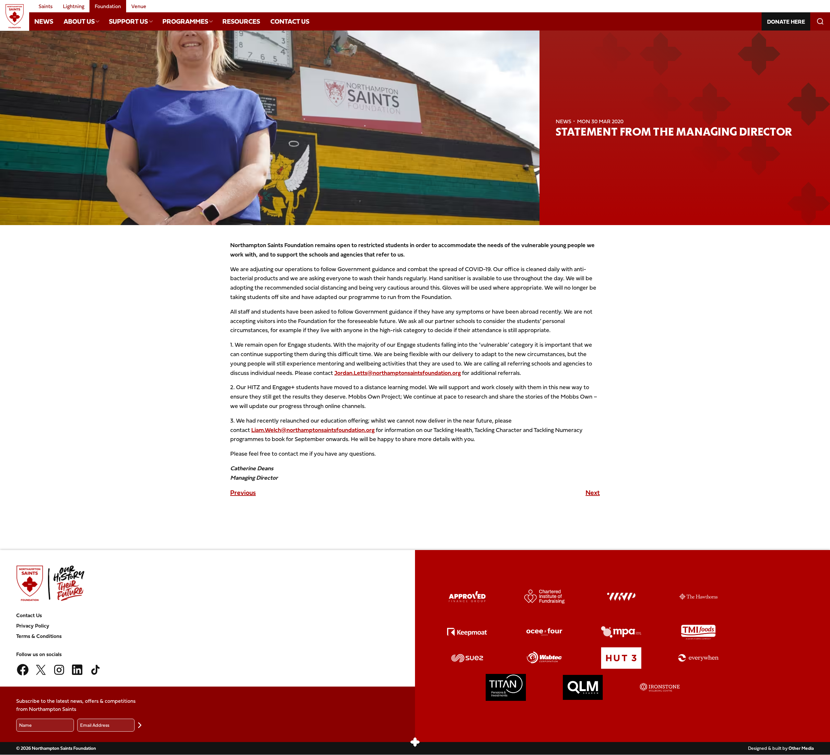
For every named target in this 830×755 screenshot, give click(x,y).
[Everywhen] (698, 658)
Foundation (108, 6)
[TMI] (698, 632)
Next (593, 492)
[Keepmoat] (467, 632)
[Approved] (467, 597)
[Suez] (467, 658)
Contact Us (289, 21)
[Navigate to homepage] (14, 16)
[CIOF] (544, 596)
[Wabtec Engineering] (544, 658)
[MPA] (621, 632)
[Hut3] (621, 658)
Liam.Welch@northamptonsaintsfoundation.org (312, 429)
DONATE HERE (786, 22)
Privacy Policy (32, 625)
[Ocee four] (544, 632)
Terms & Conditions (39, 636)
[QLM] (583, 687)
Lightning (73, 6)
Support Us (128, 21)
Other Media (801, 748)
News (43, 21)
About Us (79, 21)
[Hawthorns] (698, 597)
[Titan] (506, 687)
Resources (241, 21)
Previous (243, 492)
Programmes (185, 21)
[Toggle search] (820, 21)
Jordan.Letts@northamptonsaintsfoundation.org (397, 372)
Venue (138, 6)
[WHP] (621, 597)
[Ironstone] (660, 687)
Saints (46, 6)
